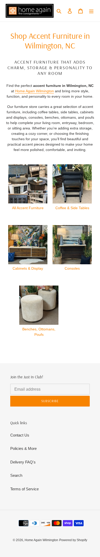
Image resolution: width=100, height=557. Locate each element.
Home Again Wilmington (34, 91)
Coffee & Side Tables (72, 208)
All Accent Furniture (28, 208)
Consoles (72, 268)
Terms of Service (24, 489)
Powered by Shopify (73, 540)
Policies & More (23, 448)
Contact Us (19, 435)
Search (16, 475)
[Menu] (91, 10)
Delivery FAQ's (23, 462)
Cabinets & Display (28, 268)
